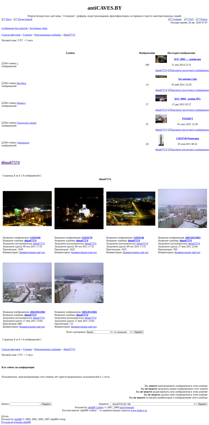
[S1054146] (130, 224)
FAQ (191, 19)
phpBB (18, 419)
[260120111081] (79, 302)
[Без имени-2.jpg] (161, 76)
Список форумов (10, 34)
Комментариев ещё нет (32, 252)
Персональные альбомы (47, 34)
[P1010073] (161, 122)
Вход (8, 19)
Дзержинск (23, 142)
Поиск (204, 19)
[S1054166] (27, 225)
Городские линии (26, 122)
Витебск (21, 83)
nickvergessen (127, 407)
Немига (21, 103)
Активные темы (38, 28)
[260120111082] (27, 302)
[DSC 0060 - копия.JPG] (161, 100)
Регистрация (24, 19)
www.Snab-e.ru (139, 410)
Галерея (176, 19)
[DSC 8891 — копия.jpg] (161, 62)
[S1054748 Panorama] (161, 145)
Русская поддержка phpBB (16, 422)
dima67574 (69, 34)
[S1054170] (79, 228)
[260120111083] (182, 227)
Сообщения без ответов (14, 28)
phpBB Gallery (96, 407)
